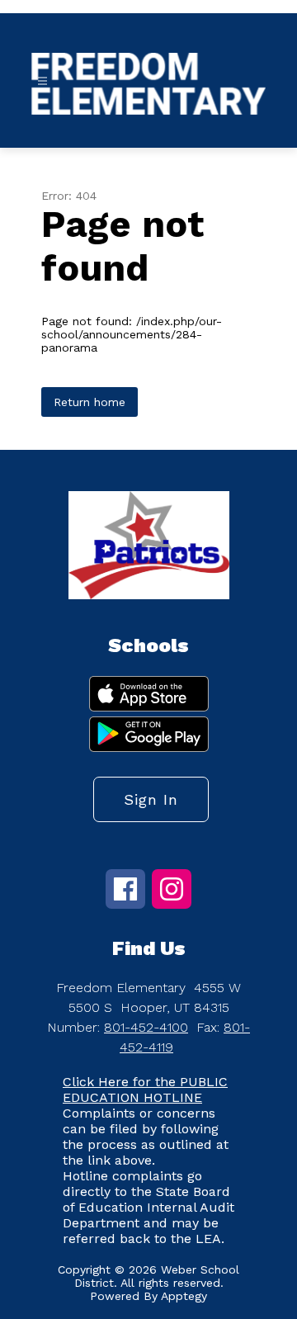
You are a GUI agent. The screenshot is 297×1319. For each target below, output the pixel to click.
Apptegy (184, 1295)
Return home (89, 402)
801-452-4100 (146, 1027)
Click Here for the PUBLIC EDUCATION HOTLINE (145, 1089)
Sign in (151, 799)
